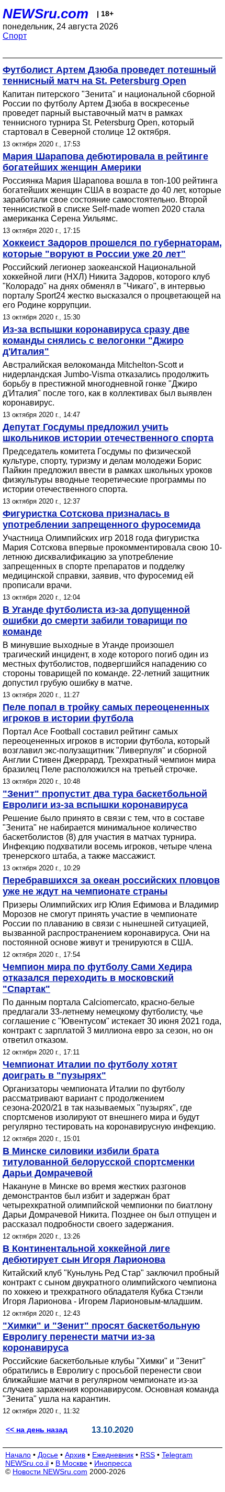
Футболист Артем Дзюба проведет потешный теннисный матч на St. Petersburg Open (109, 75)
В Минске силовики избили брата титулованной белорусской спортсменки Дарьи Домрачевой (99, 1162)
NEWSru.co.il (27, 1463)
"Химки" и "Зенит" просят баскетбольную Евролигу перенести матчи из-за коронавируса (101, 1336)
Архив (75, 1455)
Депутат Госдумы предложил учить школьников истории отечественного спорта (108, 432)
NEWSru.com (45, 14)
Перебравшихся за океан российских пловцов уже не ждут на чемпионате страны (111, 886)
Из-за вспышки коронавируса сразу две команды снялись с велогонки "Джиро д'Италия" (96, 340)
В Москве (71, 1463)
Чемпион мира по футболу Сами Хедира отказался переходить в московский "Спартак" (97, 978)
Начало (18, 1455)
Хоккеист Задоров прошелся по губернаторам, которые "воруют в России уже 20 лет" (112, 248)
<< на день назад (37, 1429)
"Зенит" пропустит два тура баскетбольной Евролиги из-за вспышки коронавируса (105, 799)
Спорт (15, 35)
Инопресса (113, 1463)
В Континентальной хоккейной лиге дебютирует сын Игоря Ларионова (86, 1254)
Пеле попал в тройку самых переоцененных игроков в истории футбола (106, 712)
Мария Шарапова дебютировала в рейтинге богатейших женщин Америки (105, 162)
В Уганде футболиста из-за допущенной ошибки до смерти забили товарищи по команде (96, 620)
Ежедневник (112, 1455)
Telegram (177, 1455)
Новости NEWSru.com (50, 1471)
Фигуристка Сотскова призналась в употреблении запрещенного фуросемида (101, 519)
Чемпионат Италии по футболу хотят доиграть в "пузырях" (90, 1070)
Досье (48, 1455)
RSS (147, 1455)
